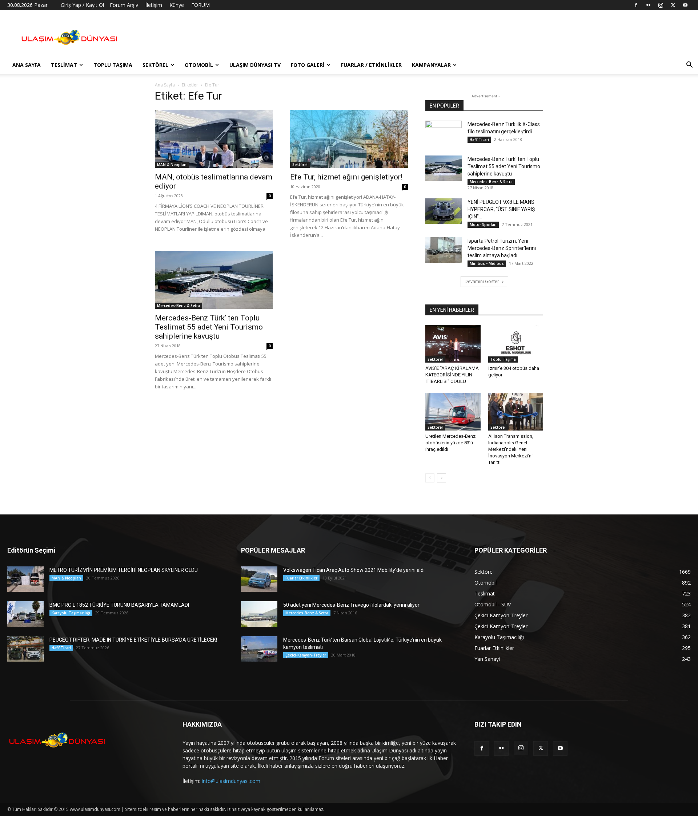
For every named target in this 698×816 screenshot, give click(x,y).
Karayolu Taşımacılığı (71, 612)
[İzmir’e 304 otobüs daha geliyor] (515, 344)
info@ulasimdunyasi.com (231, 780)
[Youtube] (685, 5)
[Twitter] (672, 5)
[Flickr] (648, 5)
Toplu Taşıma (112, 64)
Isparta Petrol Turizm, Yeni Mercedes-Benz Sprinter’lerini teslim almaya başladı (502, 248)
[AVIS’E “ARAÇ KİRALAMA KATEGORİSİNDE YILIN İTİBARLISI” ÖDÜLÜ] (453, 344)
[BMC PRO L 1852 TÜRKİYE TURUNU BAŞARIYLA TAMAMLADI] (25, 614)
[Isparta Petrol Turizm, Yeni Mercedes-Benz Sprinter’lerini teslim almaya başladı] (443, 250)
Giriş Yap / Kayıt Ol (82, 4)
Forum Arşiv (124, 4)
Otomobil (199, 64)
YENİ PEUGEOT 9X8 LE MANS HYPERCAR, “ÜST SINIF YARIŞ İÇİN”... (501, 209)
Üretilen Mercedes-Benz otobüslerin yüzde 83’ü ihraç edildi (450, 442)
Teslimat (64, 64)
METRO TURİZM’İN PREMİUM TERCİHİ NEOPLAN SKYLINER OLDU (123, 570)
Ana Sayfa (26, 64)
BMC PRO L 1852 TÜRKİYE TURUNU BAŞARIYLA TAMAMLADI (119, 605)
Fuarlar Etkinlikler (301, 578)
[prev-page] (429, 477)
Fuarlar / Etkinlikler (371, 64)
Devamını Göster (482, 281)
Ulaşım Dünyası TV (255, 64)
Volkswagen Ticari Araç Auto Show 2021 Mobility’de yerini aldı (354, 570)
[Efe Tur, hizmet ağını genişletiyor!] (349, 139)
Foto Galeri (308, 64)
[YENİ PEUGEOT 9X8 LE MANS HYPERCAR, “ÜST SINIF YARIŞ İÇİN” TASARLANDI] (443, 211)
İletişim (153, 4)
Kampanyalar (431, 64)
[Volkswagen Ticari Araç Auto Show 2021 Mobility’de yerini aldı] (259, 579)
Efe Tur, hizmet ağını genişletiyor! (346, 177)
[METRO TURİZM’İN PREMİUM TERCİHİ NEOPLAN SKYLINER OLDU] (25, 579)
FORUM (200, 4)
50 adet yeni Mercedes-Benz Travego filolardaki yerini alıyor (351, 605)
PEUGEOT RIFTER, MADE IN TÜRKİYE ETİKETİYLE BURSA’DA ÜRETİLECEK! (133, 640)
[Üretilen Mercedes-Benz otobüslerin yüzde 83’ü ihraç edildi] (453, 412)
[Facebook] (635, 5)
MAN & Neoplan (171, 164)
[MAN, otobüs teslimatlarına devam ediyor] (214, 139)
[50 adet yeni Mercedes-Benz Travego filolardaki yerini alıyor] (259, 614)
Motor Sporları (483, 224)
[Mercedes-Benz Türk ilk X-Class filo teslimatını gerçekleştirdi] (443, 133)
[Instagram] (660, 5)
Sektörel (155, 64)
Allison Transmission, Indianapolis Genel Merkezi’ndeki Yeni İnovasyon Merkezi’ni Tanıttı (510, 449)
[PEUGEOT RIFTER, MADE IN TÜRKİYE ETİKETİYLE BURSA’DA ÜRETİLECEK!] (25, 649)
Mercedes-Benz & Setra (178, 305)
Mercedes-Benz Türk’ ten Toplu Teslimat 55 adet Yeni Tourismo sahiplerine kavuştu (209, 327)
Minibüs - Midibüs (487, 263)
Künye (176, 4)
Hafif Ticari (479, 139)
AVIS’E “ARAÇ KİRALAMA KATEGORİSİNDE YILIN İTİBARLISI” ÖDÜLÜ (452, 374)
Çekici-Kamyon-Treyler (305, 655)
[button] (689, 65)
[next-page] (441, 477)
